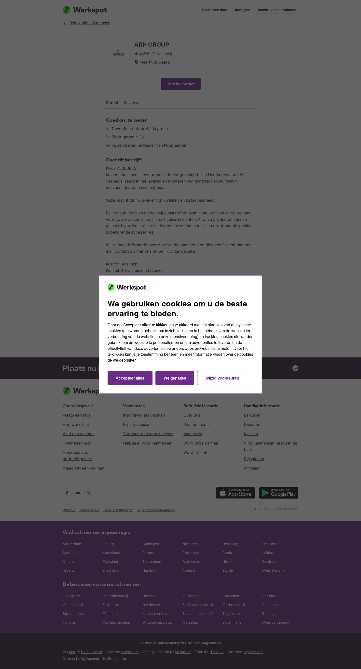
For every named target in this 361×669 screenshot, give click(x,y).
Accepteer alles (130, 378)
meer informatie (198, 354)
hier (246, 348)
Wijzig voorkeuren (222, 378)
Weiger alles (175, 378)
